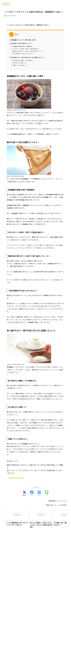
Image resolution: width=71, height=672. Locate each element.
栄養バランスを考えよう (20, 65)
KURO (16, 461)
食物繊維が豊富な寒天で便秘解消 (22, 46)
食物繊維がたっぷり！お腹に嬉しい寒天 (23, 40)
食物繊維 (64, 505)
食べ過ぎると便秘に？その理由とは (23, 60)
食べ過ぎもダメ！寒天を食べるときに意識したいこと (27, 57)
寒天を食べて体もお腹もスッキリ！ (22, 43)
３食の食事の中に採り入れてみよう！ (24, 54)
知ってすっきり (61, 501)
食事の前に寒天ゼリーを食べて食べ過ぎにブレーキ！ (28, 51)
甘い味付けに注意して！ (20, 63)
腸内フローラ (54, 505)
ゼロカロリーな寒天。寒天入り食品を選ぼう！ (26, 49)
